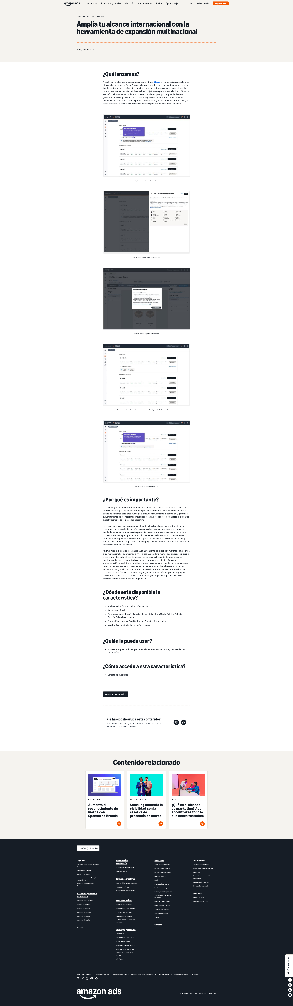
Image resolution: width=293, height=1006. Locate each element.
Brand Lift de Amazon (124, 904)
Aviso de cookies (163, 974)
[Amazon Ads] (70, 3)
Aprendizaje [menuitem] (199, 860)
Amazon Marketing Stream (125, 908)
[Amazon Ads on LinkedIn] (78, 978)
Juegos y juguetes (161, 913)
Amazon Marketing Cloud (125, 937)
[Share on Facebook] (290, 980)
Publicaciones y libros (162, 905)
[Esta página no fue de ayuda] (176, 723)
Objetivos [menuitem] (81, 860)
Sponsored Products (84, 904)
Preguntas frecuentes (201, 882)
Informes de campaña (124, 912)
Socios (159, 3)
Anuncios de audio (83, 920)
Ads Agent (119, 959)
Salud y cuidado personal (163, 892)
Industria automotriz (162, 864)
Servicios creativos (122, 887)
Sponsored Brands (83, 908)
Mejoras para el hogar (162, 901)
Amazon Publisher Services (125, 945)
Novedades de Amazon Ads (203, 868)
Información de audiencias (125, 867)
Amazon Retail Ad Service (125, 949)
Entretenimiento (161, 876)
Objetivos (92, 3)
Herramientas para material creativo (126, 891)
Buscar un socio (199, 898)
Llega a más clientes (84, 870)
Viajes (157, 917)
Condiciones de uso (102, 974)
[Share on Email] (290, 995)
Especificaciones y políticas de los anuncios (204, 877)
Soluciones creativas (125, 879)
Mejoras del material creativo (126, 883)
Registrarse (220, 3)
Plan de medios (121, 871)
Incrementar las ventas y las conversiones (87, 879)
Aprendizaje (172, 3)
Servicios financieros (162, 884)
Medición (129, 3)
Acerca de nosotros (84, 974)
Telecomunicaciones (162, 909)
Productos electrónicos (163, 872)
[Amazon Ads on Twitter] (82, 978)
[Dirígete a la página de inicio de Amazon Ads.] (99, 993)
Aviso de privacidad (120, 974)
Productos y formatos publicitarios (87, 895)
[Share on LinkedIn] (290, 990)
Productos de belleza (162, 868)
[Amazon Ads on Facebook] (96, 978)
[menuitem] (88, 909)
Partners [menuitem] (197, 893)
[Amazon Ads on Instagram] (87, 978)
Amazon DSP (120, 934)
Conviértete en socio (200, 901)
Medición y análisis (124, 900)
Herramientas (145, 3)
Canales (158, 924)
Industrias (159, 860)
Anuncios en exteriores (85, 924)
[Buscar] (191, 4)
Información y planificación (122, 862)
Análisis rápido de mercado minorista (125, 921)
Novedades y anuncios (201, 886)
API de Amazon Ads (123, 941)
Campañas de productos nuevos (124, 954)
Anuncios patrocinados (85, 900)
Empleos (195, 974)
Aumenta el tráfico (83, 874)
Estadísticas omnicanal (124, 916)
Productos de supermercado (165, 888)
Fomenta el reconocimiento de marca (88, 865)
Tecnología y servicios (126, 929)
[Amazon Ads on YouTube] (91, 978)
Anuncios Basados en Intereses (142, 974)
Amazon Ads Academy (201, 864)
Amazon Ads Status (181, 974)
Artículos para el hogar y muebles (163, 896)
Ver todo (80, 928)
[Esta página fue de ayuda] (183, 723)
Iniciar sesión (202, 3)
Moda (156, 880)
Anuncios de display (84, 912)
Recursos (196, 872)
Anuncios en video (83, 916)
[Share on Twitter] (290, 985)
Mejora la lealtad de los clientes (85, 884)
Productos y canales (111, 3)
